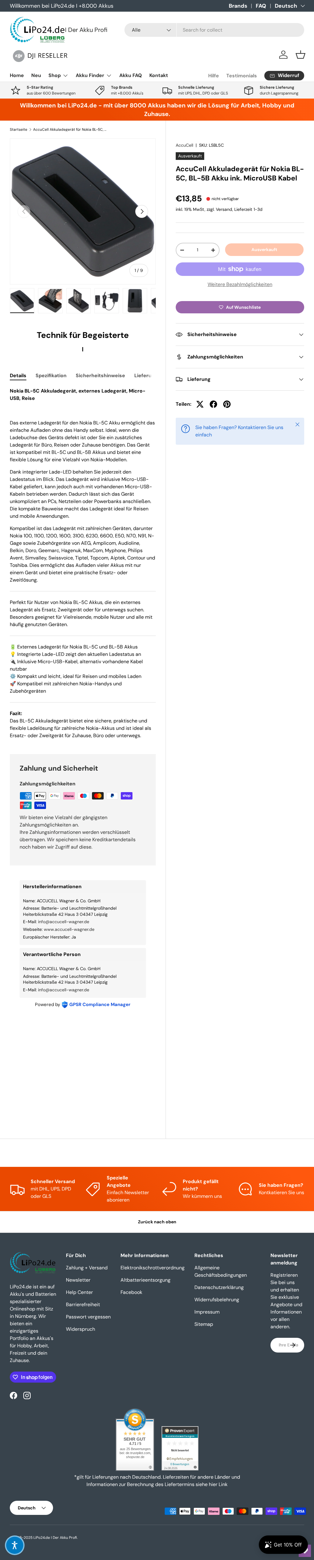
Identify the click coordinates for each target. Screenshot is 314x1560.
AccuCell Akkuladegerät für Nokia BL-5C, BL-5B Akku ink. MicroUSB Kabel (70, 129)
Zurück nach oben (157, 1222)
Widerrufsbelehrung (216, 1299)
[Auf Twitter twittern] (200, 404)
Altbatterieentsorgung (145, 1280)
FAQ (261, 5)
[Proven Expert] (180, 1448)
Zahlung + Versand (87, 1267)
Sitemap (203, 1324)
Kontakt (158, 75)
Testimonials (241, 75)
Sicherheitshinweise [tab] (100, 375)
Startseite (18, 129)
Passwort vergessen (88, 1317)
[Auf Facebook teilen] (213, 404)
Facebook (131, 1292)
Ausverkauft (264, 249)
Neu (36, 75)
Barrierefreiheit (83, 1304)
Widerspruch (80, 1329)
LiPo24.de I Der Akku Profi (55, 1537)
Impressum (207, 1312)
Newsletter (78, 1280)
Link (223, 1484)
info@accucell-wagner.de (63, 921)
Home (17, 75)
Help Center (79, 1292)
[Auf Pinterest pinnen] (227, 404)
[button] (300, 54)
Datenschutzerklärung (219, 1287)
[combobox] (214, 30)
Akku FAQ (130, 75)
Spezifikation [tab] (51, 375)
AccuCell (184, 145)
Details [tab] (18, 375)
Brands (238, 5)
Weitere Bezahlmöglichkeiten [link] (240, 284)
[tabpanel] (83, 563)
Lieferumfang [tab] (150, 375)
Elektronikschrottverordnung (153, 1267)
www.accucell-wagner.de (69, 929)
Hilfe (213, 75)
